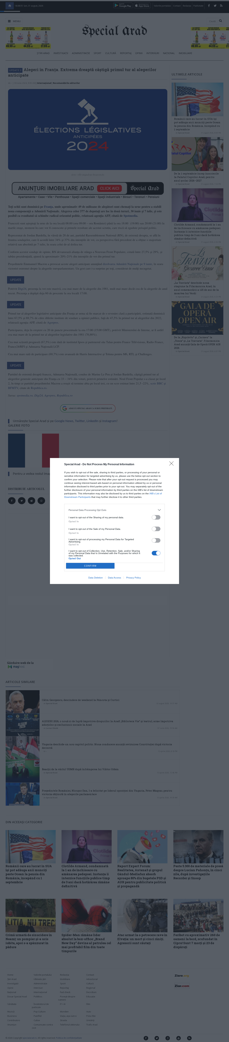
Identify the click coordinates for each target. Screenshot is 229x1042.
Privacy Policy (133, 577)
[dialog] (114, 521)
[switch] (156, 517)
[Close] (172, 464)
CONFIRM (90, 566)
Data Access (114, 577)
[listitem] (114, 510)
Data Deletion (95, 577)
